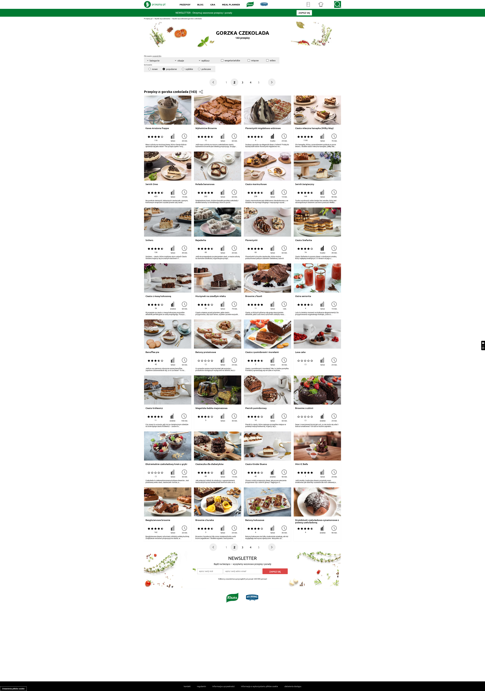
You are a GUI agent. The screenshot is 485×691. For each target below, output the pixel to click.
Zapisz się (275, 571)
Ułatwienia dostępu (292, 686)
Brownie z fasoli (253, 296)
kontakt (187, 686)
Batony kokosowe (254, 520)
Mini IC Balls (301, 464)
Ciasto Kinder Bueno (256, 464)
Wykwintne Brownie (206, 128)
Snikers (149, 240)
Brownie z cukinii (304, 408)
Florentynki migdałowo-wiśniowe (263, 128)
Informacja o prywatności (223, 686)
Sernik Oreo (152, 184)
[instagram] (483, 348)
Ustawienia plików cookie (13, 689)
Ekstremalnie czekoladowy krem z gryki (166, 464)
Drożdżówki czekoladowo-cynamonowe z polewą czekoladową (317, 521)
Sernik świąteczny (304, 184)
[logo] (154, 4)
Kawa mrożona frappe (157, 128)
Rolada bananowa (204, 184)
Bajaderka (200, 240)
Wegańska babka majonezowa (211, 408)
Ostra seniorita (303, 296)
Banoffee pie (152, 352)
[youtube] (483, 343)
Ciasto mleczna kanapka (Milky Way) (314, 128)
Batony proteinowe (205, 352)
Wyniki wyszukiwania (162, 18)
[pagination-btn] (213, 82)
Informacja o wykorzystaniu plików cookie (259, 686)
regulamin (201, 686)
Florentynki (251, 240)
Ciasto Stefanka (303, 240)
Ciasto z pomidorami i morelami (262, 352)
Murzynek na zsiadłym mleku (210, 296)
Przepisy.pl (148, 18)
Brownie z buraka (204, 520)
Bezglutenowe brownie (158, 520)
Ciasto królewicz (154, 408)
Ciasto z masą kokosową (158, 296)
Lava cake (300, 352)
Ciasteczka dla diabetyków (209, 464)
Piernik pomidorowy (256, 408)
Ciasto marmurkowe (256, 184)
